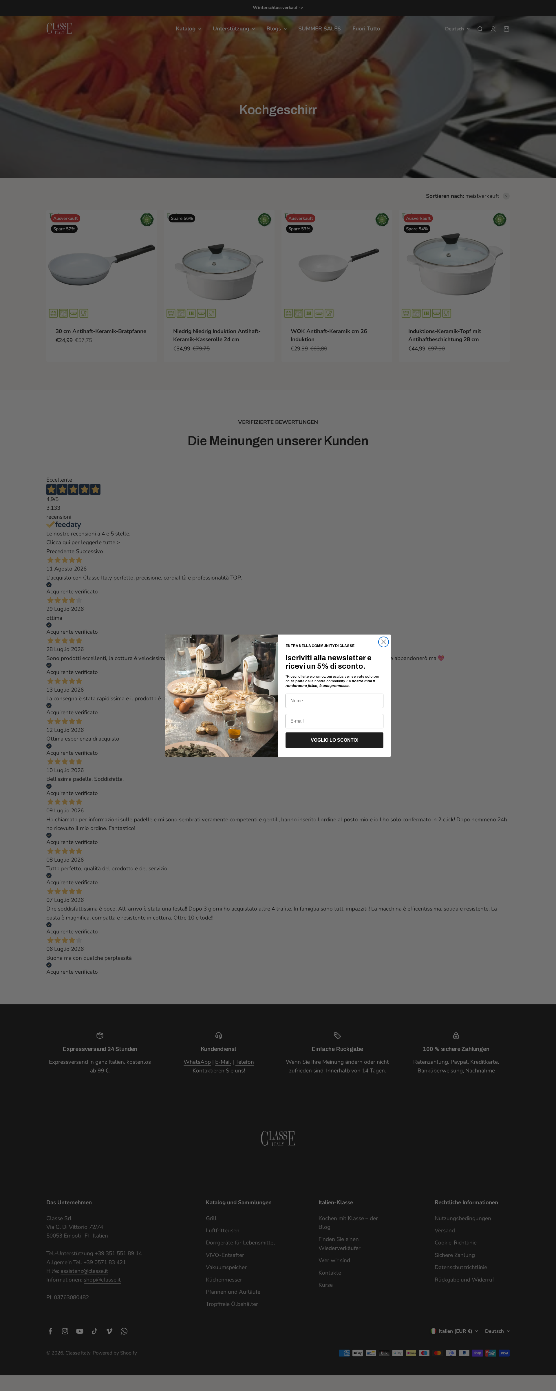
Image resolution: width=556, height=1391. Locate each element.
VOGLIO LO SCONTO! (335, 740)
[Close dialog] (383, 642)
